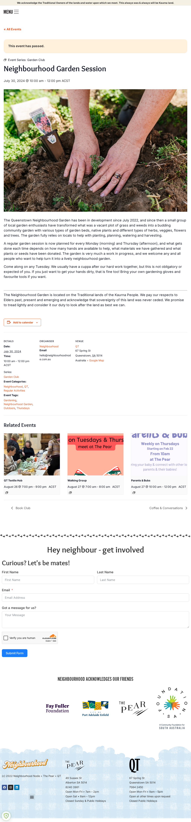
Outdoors (9, 408)
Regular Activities (14, 390)
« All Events (12, 29)
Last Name (105, 572)
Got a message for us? (19, 608)
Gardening (10, 400)
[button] (32, 797)
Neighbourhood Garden (18, 404)
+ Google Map (95, 360)
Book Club (22, 508)
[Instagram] (10, 787)
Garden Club (11, 376)
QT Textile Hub (13, 480)
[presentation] (32, 454)
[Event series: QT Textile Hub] (6, 493)
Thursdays (23, 408)
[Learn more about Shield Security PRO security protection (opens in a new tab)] (6, 815)
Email (6, 590)
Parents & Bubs (140, 480)
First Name (10, 572)
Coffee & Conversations (166, 508)
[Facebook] (4, 787)
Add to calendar (23, 322)
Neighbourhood (13, 386)
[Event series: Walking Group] (70, 493)
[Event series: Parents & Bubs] (134, 493)
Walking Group (77, 480)
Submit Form (15, 653)
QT (26, 386)
